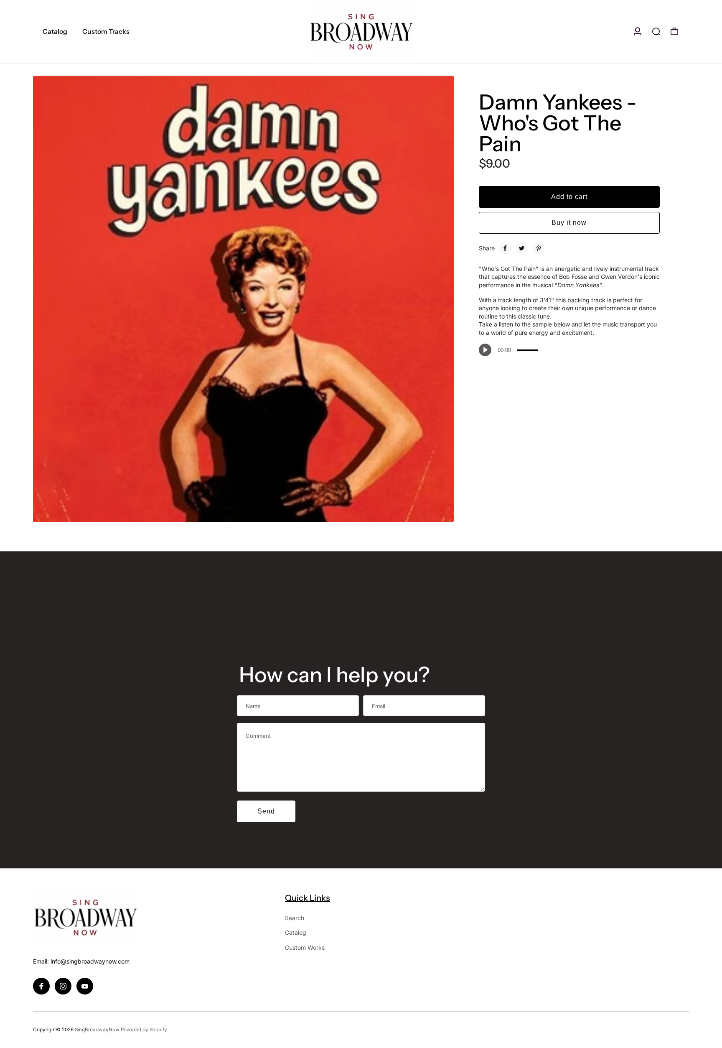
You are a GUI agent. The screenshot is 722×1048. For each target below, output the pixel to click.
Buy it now (569, 222)
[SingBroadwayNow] (361, 31)
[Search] (656, 31)
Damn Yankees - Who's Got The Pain (558, 123)
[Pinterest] (538, 248)
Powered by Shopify (144, 1030)
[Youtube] (84, 986)
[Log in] (637, 31)
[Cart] (674, 31)
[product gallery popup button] (438, 513)
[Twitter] (522, 248)
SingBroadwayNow (97, 1030)
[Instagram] (63, 986)
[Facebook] (505, 248)
